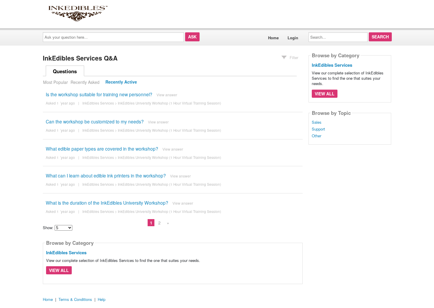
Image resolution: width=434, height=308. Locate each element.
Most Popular (55, 82)
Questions (65, 71)
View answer (166, 94)
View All (59, 270)
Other (316, 136)
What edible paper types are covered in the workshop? (102, 148)
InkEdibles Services (98, 103)
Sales (317, 122)
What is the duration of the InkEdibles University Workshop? (107, 202)
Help (101, 299)
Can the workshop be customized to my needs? (95, 121)
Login (293, 37)
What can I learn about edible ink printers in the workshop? (106, 175)
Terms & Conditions (75, 299)
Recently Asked (85, 82)
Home (273, 37)
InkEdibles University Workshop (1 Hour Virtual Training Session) (169, 103)
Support (318, 129)
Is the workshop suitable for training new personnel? (99, 94)
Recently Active (121, 82)
